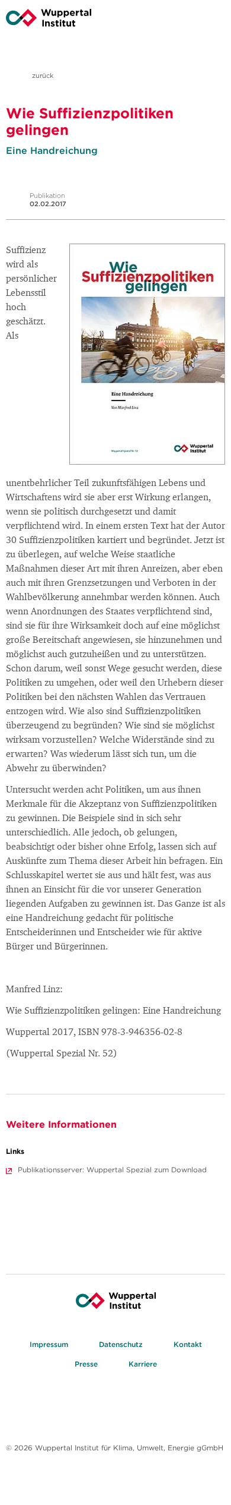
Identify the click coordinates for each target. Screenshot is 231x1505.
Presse (86, 1363)
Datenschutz (121, 1344)
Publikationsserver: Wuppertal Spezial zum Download (112, 1169)
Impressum (49, 1344)
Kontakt (188, 1344)
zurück (41, 75)
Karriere (143, 1363)
